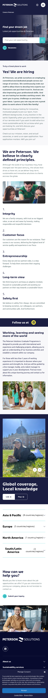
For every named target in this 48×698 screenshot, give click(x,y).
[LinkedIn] (33, 322)
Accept (24, 690)
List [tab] (7, 497)
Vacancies (12, 48)
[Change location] (37, 5)
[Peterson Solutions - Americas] (15, 5)
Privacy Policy (28, 695)
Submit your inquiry (16, 596)
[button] (45, 672)
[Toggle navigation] (43, 5)
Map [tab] (20, 497)
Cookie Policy (18, 695)
